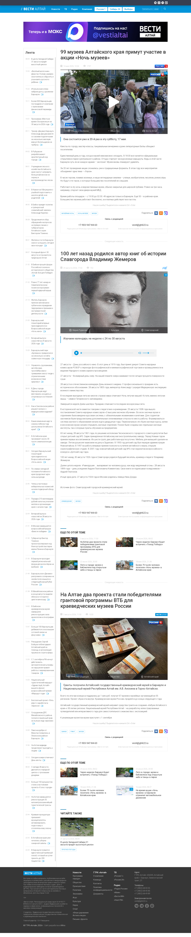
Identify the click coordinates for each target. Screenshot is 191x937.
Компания (87, 9)
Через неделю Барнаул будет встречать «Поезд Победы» (150, 543)
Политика (77, 890)
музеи (94, 213)
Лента (30, 52)
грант (72, 731)
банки (64, 731)
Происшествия (79, 886)
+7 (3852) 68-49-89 (142, 893)
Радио (74, 9)
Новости (55, 9)
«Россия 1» (118, 876)
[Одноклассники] (159, 2)
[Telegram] (162, 2)
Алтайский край (151, 677)
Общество (115, 131)
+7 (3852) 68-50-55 (142, 888)
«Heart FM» (118, 900)
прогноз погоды (68, 849)
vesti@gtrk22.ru (140, 901)
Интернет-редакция (80, 677)
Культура (115, 330)
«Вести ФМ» (119, 896)
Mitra (63, 925)
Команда (97, 880)
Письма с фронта (80, 919)
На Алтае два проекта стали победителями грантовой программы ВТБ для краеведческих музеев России (93, 547)
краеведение (67, 501)
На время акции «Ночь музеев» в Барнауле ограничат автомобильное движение (148, 794)
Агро (75, 898)
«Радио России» (121, 889)
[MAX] (166, 2)
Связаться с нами (150, 9)
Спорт (75, 909)
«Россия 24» (119, 880)
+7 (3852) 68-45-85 (142, 891)
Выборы (128, 9)
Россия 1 (101, 9)
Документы (98, 894)
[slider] (81, 353)
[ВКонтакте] (155, 2)
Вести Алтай (151, 131)
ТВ (65, 9)
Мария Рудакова (80, 330)
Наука (75, 905)
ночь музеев (83, 213)
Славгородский (151, 330)
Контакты (97, 883)
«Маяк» (117, 892)
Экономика (77, 894)
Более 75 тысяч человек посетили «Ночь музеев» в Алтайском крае (149, 567)
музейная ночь (68, 213)
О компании (98, 876)
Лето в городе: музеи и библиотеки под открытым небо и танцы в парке (93, 567)
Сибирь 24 (115, 9)
